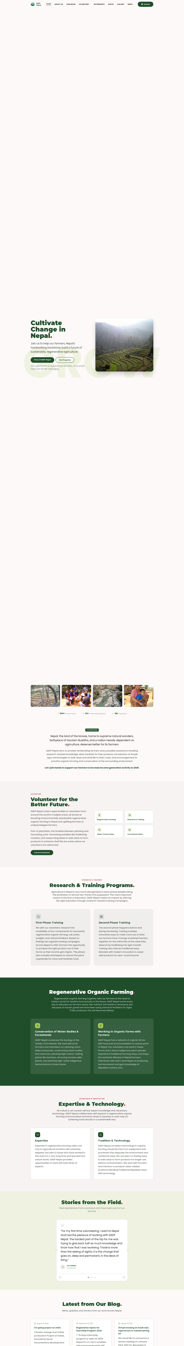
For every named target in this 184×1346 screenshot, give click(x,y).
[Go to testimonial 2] (89, 1277)
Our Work (71, 4)
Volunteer (84, 4)
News (130, 4)
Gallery (120, 4)
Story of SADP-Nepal (42, 360)
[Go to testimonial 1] (88, 1277)
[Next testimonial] (124, 1277)
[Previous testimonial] (60, 1277)
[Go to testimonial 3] (91, 1277)
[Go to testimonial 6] (95, 1277)
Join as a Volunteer (42, 852)
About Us (59, 4)
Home (48, 4)
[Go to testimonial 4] (92, 1277)
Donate (147, 4)
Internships (99, 4)
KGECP (111, 4)
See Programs (65, 360)
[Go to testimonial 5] (94, 1277)
